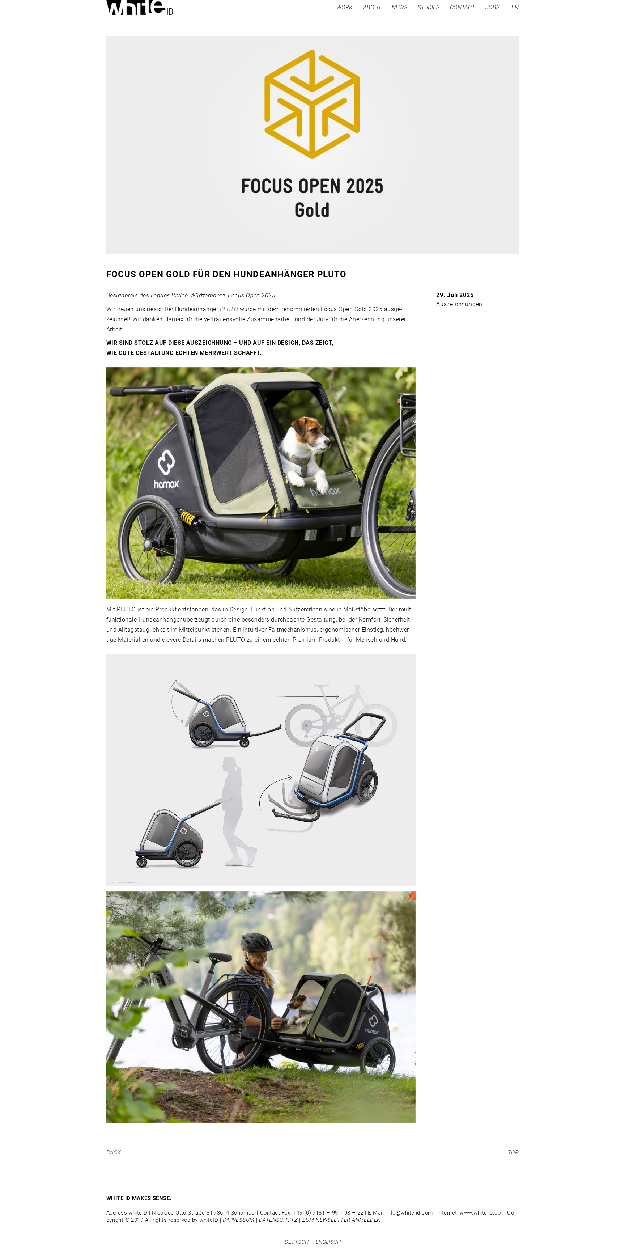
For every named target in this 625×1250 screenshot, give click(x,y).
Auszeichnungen (459, 304)
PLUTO (229, 309)
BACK (113, 1152)
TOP (513, 1152)
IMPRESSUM (239, 1220)
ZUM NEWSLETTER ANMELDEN (341, 1220)
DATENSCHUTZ (278, 1220)
